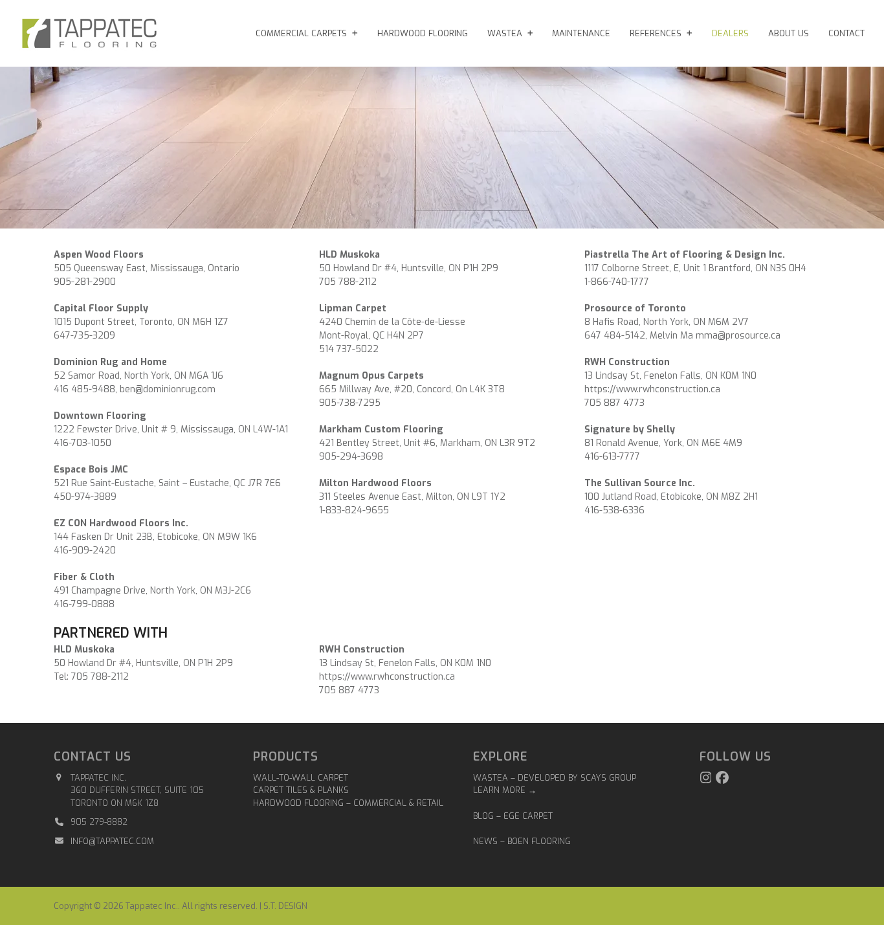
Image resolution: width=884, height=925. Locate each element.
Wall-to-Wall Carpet (300, 777)
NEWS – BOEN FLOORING (522, 841)
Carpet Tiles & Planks (301, 790)
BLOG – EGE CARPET (514, 815)
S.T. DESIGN (285, 905)
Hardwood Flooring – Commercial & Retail (348, 802)
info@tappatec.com (112, 841)
